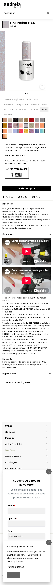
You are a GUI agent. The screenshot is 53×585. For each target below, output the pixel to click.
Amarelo (35, 104)
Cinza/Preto (33, 109)
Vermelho (8, 104)
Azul (5, 109)
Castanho (21, 109)
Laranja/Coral (21, 104)
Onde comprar (26, 188)
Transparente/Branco (14, 99)
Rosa (36, 99)
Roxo (12, 109)
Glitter (44, 109)
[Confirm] (13, 575)
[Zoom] (42, 86)
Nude (28, 99)
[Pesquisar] (48, 13)
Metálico (8, 114)
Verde (44, 104)
